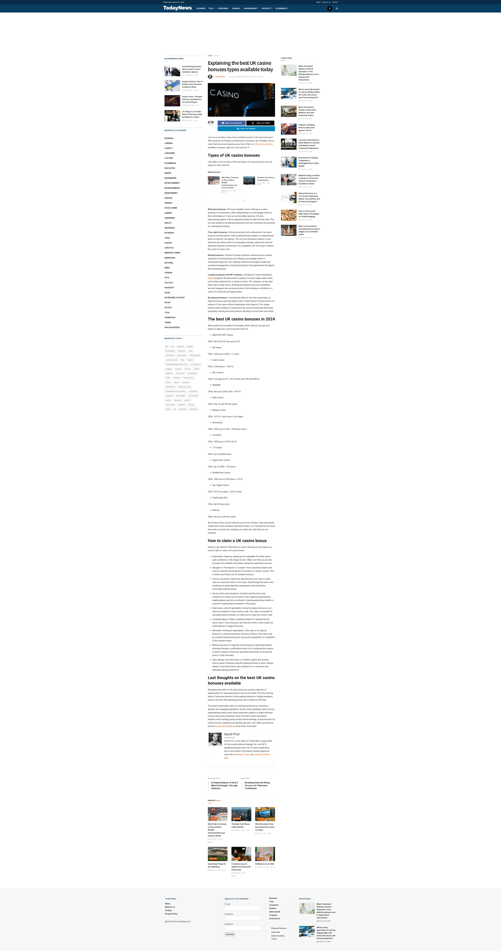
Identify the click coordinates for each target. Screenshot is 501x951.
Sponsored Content (175, 298)
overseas (185, 382)
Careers (169, 143)
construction (195, 355)
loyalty (211, 278)
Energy (168, 173)
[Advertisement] (250, 32)
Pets (167, 278)
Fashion (168, 198)
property (169, 396)
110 (197, 90)
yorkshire (193, 409)
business (181, 351)
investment (192, 373)
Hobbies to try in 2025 (264, 863)
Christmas (170, 355)
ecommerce (196, 364)
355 (197, 75)
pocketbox (193, 391)
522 (224, 192)
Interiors (169, 233)
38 (259, 184)
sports (187, 400)
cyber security (171, 360)
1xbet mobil (275, 932)
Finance (236, 8)
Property (266, 8)
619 (224, 870)
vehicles (182, 409)
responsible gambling (225, 726)
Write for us (326, 2)
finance (178, 369)
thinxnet (181, 405)
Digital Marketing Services (176, 364)
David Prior (220, 77)
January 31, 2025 (262, 867)
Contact (335, 2)
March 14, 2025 (214, 870)
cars (190, 351)
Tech (210, 8)
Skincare (177, 400)
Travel (168, 322)
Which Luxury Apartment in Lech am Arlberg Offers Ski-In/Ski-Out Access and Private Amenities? (326, 933)
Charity (168, 148)
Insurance (170, 228)
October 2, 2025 (264, 183)
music (168, 382)
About (319, 2)
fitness (188, 369)
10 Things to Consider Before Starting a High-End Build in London (192, 114)
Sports (168, 308)
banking (180, 346)
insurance (180, 373)
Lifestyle (169, 248)
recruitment (193, 396)
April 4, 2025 (261, 833)
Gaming (168, 213)
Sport (168, 303)
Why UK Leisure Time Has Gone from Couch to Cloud (264, 827)
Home (210, 56)
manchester (188, 378)
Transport (170, 318)
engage (169, 369)
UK (175, 409)
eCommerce (281, 8)
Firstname (229, 914)
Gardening (170, 218)
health (196, 369)
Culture (169, 158)
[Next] (244, 200)
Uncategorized (172, 327)
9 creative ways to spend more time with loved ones (241, 866)
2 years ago (188, 75)
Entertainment (172, 183)
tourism (191, 405)
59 (197, 120)
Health (168, 223)
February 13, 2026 (229, 191)
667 (270, 833)
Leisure (217, 56)
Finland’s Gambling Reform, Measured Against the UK (307, 128)
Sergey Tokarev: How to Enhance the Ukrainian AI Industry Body (192, 84)
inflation (169, 373)
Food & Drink (171, 208)
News (167, 268)
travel (168, 409)
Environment (250, 8)
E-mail (227, 904)
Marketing (170, 258)
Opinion (168, 273)
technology (170, 405)
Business (201, 8)
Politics (169, 283)
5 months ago (189, 105)
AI (166, 346)
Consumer (223, 8)
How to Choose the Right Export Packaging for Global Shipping (309, 214)
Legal (167, 238)
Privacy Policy (171, 914)
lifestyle (177, 378)
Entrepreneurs (172, 188)
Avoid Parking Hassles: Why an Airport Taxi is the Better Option (192, 69)
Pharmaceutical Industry (176, 391)
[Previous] (239, 200)
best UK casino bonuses (261, 144)
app (172, 346)
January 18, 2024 (235, 77)
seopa (168, 400)
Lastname (229, 924)
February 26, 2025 (239, 873)
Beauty (189, 346)
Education (170, 168)
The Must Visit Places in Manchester (266, 178)
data (182, 360)
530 (234, 876)
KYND (168, 378)
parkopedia (170, 387)
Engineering (170, 178)
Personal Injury (184, 387)
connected (181, 355)
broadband (170, 351)
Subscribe (230, 934)
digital (190, 360)
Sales (167, 293)
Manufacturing (172, 253)
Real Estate (180, 396)
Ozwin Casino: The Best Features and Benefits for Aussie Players (192, 99)
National (169, 263)
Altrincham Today (241, 754)
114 (198, 105)
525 (273, 867)
